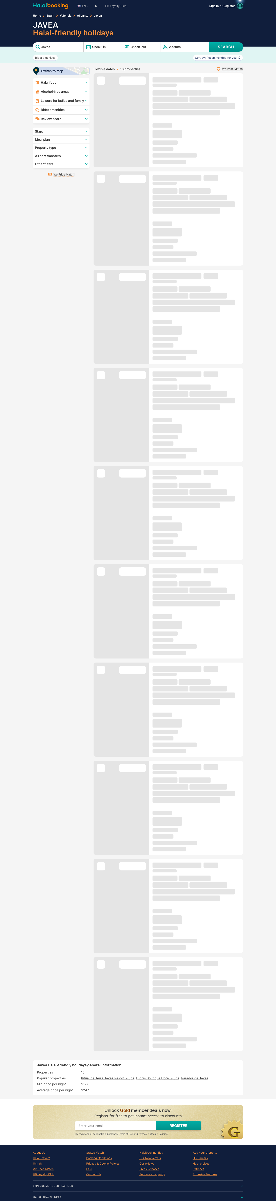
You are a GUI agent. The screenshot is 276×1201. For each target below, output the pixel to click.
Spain (50, 15)
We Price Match (43, 1169)
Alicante (82, 15)
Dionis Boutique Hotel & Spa (157, 1078)
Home (37, 15)
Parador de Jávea (194, 1078)
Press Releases (149, 1169)
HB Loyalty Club (115, 5)
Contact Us (93, 1174)
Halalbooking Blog (151, 1152)
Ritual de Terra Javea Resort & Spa (107, 1078)
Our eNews (146, 1163)
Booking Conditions (99, 1158)
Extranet (198, 1169)
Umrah (37, 1163)
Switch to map (52, 71)
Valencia (66, 15)
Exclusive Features (205, 1174)
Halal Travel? (41, 1158)
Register (229, 5)
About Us (39, 1152)
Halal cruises (201, 1163)
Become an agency (152, 1174)
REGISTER (178, 1125)
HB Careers (200, 1158)
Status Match (95, 1152)
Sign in (214, 5)
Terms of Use (125, 1133)
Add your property (205, 1152)
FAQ (89, 1169)
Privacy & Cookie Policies (152, 1133)
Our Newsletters (150, 1158)
